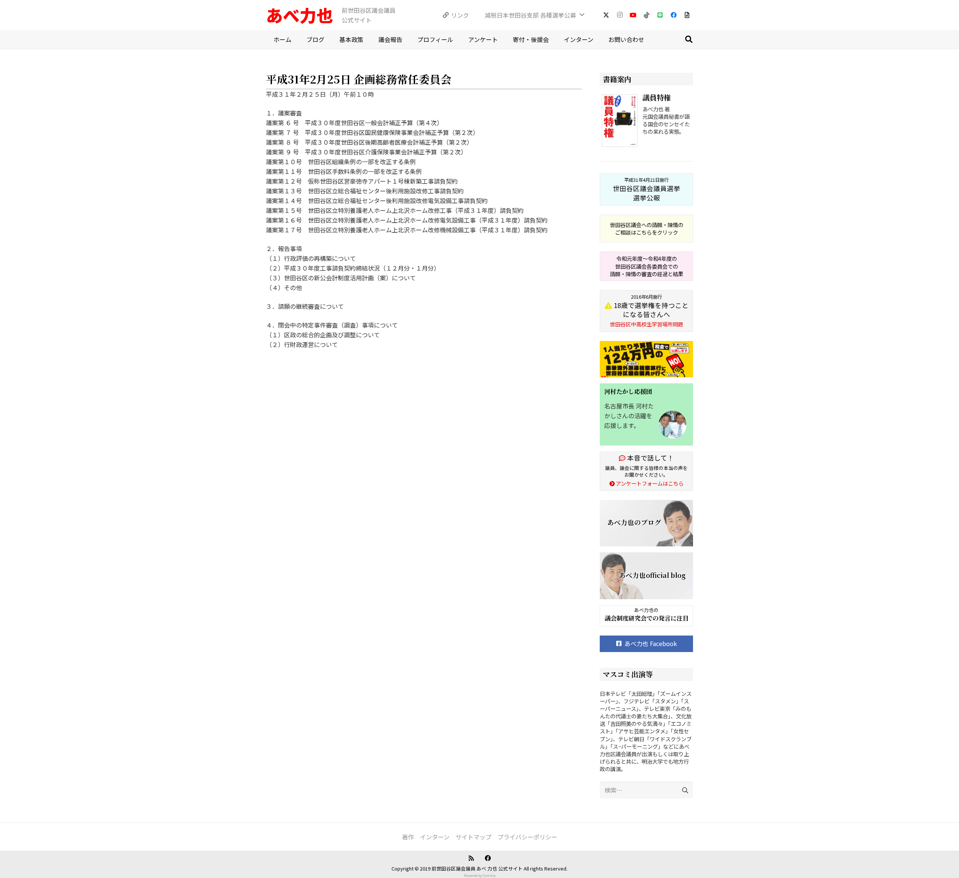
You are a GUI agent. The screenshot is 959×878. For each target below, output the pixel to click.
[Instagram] (620, 15)
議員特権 (656, 97)
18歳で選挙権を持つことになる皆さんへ (649, 310)
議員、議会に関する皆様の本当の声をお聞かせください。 (646, 471)
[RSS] (471, 858)
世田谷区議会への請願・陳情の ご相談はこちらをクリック (646, 228)
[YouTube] (633, 15)
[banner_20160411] (646, 359)
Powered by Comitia (480, 875)
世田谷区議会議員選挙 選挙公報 (646, 189)
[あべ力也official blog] (646, 575)
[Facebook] (674, 15)
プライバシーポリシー (527, 836)
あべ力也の (646, 609)
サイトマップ (473, 836)
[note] (687, 15)
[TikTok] (647, 15)
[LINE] (660, 15)
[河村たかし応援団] (646, 414)
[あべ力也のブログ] (646, 523)
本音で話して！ (650, 457)
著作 (408, 836)
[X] (606, 15)
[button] (688, 39)
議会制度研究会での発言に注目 (647, 618)
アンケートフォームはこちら (649, 483)
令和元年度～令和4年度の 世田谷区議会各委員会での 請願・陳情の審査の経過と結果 (646, 265)
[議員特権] (621, 121)
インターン (435, 836)
